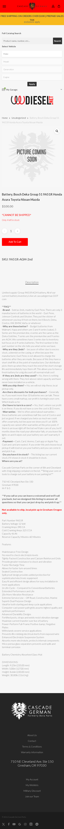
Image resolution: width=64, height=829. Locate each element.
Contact (32, 740)
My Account (32, 779)
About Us (32, 735)
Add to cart (15, 242)
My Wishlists (32, 785)
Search (57, 41)
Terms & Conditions (32, 746)
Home (5, 117)
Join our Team (32, 796)
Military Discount (32, 790)
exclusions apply (32, 21)
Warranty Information (32, 752)
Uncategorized (19, 117)
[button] (4, 6)
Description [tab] (32, 282)
